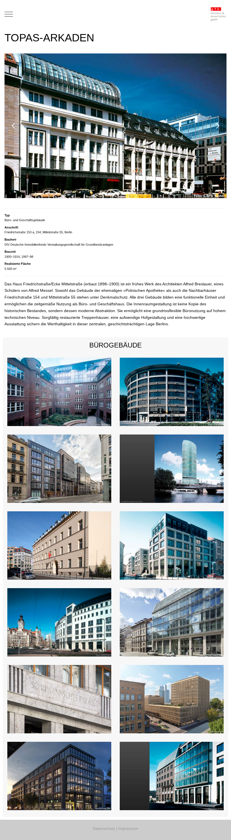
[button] (13, 125)
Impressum (128, 828)
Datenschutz (104, 828)
